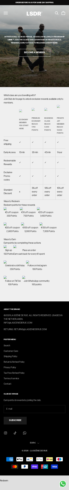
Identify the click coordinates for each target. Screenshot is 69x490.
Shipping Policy (10, 356)
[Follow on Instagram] (5, 433)
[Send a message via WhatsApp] (63, 484)
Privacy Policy (10, 368)
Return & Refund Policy (14, 362)
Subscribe (15, 420)
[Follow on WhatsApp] (24, 433)
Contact (7, 384)
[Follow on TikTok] (15, 433)
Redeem (4, 481)
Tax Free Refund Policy (14, 373)
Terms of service (11, 379)
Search (7, 346)
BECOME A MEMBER (34, 53)
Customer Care (11, 351)
